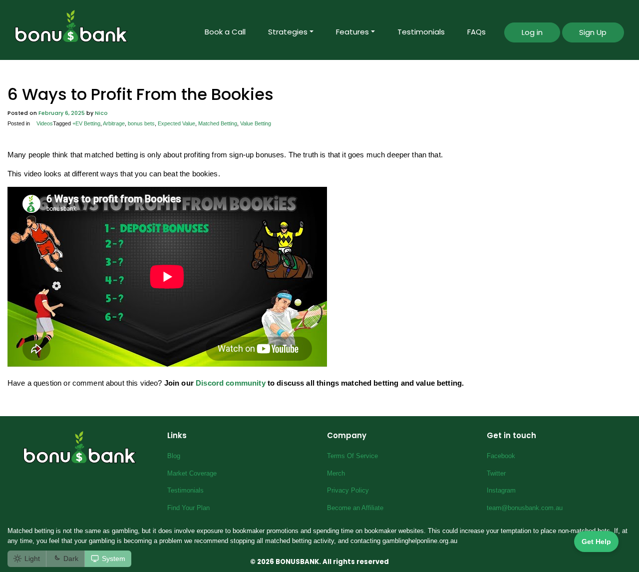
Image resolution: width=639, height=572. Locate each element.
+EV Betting (86, 123)
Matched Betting (217, 123)
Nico (101, 113)
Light (32, 559)
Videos (44, 123)
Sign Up (593, 32)
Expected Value (176, 123)
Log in (532, 32)
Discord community (231, 383)
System (113, 559)
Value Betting (255, 123)
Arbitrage (114, 123)
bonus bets (141, 123)
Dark (70, 559)
